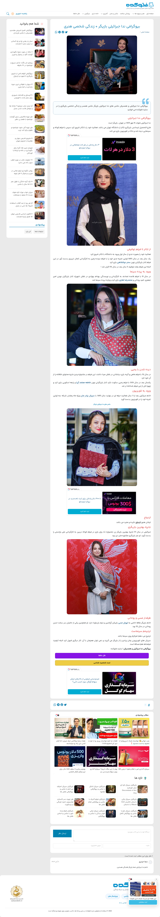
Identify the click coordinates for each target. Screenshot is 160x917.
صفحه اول (150, 13)
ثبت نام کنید (84, 157)
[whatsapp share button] (56, 32)
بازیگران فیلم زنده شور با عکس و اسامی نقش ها (65, 814)
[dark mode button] (12, 13)
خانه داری (95, 13)
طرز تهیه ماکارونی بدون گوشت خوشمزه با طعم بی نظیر (21, 118)
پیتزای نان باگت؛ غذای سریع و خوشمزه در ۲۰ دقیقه (22, 64)
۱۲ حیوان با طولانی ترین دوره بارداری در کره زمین (22, 85)
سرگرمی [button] (87, 13)
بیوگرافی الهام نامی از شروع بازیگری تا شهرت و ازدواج (22, 75)
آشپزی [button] (105, 13)
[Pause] (131, 894)
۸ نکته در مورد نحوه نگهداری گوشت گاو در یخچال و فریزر (21, 53)
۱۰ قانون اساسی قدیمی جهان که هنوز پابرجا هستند (22, 215)
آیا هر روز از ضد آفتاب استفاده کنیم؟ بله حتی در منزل (21, 204)
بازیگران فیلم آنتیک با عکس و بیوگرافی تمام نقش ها (96, 802)
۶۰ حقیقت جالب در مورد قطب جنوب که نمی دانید (22, 161)
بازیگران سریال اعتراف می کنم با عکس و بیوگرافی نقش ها (65, 789)
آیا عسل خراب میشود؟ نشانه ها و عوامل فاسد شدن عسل (21, 107)
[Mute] (134, 894)
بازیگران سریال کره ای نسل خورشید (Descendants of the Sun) (128, 789)
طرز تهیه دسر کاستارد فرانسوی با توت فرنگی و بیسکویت (65, 802)
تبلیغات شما (39, 231)
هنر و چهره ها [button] (139, 13)
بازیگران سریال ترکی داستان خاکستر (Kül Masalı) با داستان (129, 802)
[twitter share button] (66, 32)
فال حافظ (76, 13)
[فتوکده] (140, 5)
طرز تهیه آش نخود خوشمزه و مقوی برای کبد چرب (22, 129)
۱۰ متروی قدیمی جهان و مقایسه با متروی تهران (24, 139)
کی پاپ (28, 231)
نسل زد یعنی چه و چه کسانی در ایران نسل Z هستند (22, 42)
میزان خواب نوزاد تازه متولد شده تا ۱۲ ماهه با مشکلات (22, 194)
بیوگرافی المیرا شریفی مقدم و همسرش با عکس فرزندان (21, 32)
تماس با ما (123, 903)
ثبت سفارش (143, 902)
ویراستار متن (113, 896)
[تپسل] (69, 135)
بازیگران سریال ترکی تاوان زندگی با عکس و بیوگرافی (96, 814)
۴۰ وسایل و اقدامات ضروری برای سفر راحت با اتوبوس (22, 96)
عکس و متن (114, 13)
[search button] (7, 13)
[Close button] (156, 879)
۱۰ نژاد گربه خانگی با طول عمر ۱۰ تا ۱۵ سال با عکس (22, 183)
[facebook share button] (63, 32)
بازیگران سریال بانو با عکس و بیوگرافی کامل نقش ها (128, 814)
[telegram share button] (59, 32)
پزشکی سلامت (125, 13)
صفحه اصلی (145, 32)
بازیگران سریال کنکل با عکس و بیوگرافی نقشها (97, 789)
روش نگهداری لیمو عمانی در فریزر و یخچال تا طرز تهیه (22, 172)
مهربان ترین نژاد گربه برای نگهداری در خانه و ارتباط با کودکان (23, 151)
